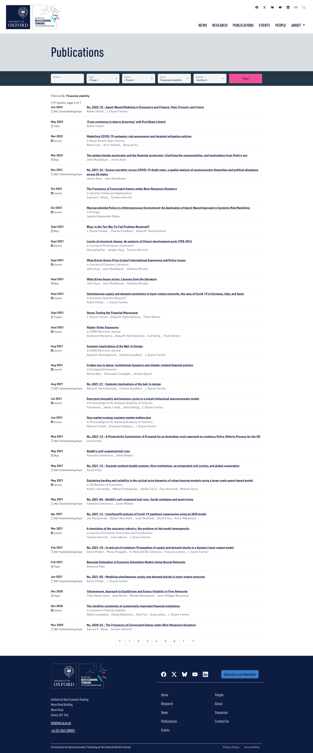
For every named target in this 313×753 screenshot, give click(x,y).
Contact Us (222, 721)
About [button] (296, 25)
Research (220, 25)
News (202, 25)
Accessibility (252, 747)
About (219, 703)
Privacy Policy (231, 747)
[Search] (304, 6)
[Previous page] (120, 641)
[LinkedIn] (288, 6)
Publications (243, 25)
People (280, 25)
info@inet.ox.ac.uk (61, 723)
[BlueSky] (272, 6)
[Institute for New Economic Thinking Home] (79, 679)
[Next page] (193, 641)
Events (264, 25)
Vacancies (221, 712)
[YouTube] (280, 6)
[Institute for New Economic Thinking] (33, 16)
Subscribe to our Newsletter (240, 674)
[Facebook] (257, 6)
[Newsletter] (296, 6)
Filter (245, 78)
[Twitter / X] (264, 6)
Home (164, 694)
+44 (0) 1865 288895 (63, 730)
